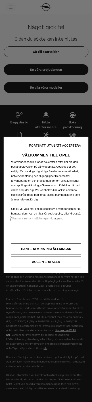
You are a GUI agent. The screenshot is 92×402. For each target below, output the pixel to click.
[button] (57, 145)
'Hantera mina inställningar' (30, 218)
